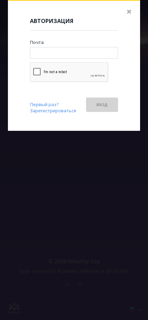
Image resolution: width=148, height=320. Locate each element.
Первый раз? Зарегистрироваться (53, 107)
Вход (102, 104)
